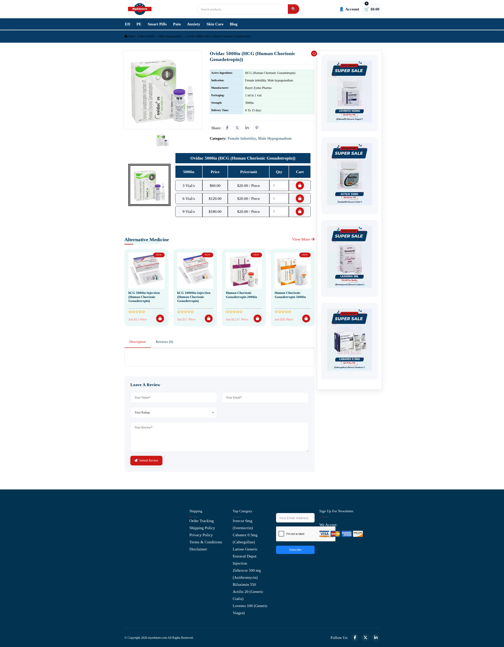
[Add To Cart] (160, 318)
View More (301, 239)
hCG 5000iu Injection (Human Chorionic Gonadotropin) (144, 297)
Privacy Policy (201, 535)
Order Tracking (201, 521)
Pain (177, 24)
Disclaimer (198, 549)
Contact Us (133, 528)
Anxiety (193, 24)
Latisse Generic (245, 549)
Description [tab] (137, 342)
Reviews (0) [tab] (164, 342)
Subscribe (295, 549)
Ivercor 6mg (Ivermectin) (243, 524)
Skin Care (215, 24)
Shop (128, 549)
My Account (134, 535)
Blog (233, 24)
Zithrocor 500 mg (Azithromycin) (247, 574)
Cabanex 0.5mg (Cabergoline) (245, 538)
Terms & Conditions (205, 542)
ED (127, 24)
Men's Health (147, 36)
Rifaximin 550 (244, 584)
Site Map (131, 556)
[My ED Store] (140, 9)
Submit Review (148, 460)
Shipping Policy (202, 528)
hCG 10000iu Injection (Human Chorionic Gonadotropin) (193, 297)
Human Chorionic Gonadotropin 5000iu (290, 295)
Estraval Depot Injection (245, 559)
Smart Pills (157, 24)
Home (131, 36)
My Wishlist (134, 563)
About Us (132, 521)
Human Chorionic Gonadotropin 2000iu (241, 295)
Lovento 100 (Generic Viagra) (250, 609)
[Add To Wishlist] (314, 53)
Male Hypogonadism (171, 36)
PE (138, 24)
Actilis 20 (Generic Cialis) (248, 595)
